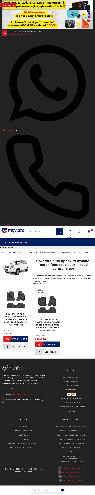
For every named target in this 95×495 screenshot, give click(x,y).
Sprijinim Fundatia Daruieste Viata (24, 443)
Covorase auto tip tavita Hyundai (42, 252)
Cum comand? (71, 386)
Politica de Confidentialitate (71, 407)
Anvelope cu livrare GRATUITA (23, 448)
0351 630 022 (19, 388)
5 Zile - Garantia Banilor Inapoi (71, 435)
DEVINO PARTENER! (24, 427)
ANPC (71, 452)
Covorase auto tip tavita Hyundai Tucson (73, 252)
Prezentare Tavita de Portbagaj (71, 439)
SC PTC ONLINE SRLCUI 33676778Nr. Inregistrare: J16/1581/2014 (71, 459)
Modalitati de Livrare (71, 398)
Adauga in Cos (19, 339)
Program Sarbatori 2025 (71, 431)
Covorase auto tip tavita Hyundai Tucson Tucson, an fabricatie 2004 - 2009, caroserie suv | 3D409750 (47, 325)
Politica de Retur (71, 377)
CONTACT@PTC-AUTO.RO (23, 394)
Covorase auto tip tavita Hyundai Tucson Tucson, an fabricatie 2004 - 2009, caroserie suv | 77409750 (16, 319)
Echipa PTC (24, 439)
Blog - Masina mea (23, 431)
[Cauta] (59, 231)
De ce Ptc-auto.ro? (71, 448)
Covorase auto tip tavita (18, 252)
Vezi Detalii (19, 346)
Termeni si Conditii (71, 403)
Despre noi (24, 435)
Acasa (4, 252)
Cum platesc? (71, 390)
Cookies (71, 411)
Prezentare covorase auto (71, 443)
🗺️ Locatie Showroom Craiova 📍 (71, 427)
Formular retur (71, 381)
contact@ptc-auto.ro (21, 34)
